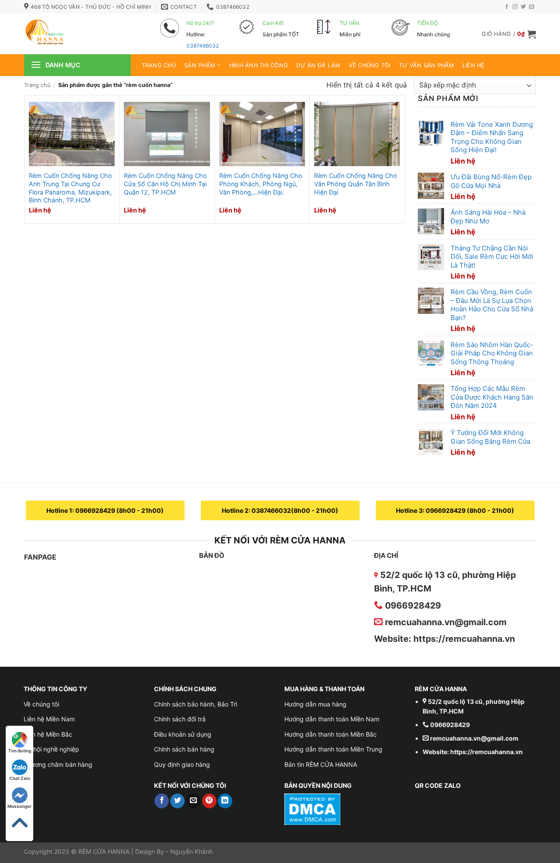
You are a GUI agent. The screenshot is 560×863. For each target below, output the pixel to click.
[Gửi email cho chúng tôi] (531, 7)
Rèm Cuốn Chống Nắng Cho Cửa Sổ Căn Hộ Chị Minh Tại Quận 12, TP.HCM (165, 183)
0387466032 (202, 45)
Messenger (19, 806)
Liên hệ (473, 65)
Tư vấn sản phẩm (426, 65)
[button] (509, 34)
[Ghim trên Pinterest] (209, 800)
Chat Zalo (19, 778)
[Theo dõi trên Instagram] (515, 7)
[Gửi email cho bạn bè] (193, 800)
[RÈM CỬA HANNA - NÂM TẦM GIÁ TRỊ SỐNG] (78, 34)
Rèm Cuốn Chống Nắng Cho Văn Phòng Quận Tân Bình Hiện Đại (355, 183)
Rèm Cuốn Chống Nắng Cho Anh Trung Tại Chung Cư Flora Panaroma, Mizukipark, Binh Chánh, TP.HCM (70, 188)
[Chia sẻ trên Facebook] (161, 800)
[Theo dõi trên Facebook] (506, 7)
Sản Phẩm (199, 65)
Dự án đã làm (318, 65)
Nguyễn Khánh (191, 851)
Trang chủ (159, 65)
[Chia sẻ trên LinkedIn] (225, 800)
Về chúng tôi (370, 65)
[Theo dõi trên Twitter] (523, 7)
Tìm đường (19, 750)
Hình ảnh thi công (258, 65)
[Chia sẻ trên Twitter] (177, 800)
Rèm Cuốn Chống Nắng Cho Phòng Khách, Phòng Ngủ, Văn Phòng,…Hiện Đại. (260, 183)
